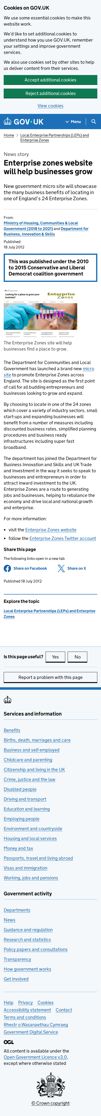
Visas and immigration (25, 868)
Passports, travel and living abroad (38, 858)
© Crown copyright (50, 1103)
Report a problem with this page (50, 677)
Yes (58, 657)
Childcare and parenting (28, 760)
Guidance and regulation (28, 930)
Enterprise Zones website (50, 530)
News (9, 920)
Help (8, 1002)
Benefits (12, 730)
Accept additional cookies (50, 80)
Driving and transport (25, 799)
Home (9, 135)
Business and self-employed (32, 750)
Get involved (16, 979)
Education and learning (27, 809)
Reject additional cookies (50, 93)
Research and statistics (27, 939)
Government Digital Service (31, 1032)
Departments (17, 910)
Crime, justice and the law (29, 779)
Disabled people (20, 789)
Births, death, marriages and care (37, 740)
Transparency (17, 959)
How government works (27, 969)
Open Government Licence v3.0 (35, 1057)
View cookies (50, 105)
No (81, 657)
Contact (64, 1010)
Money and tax (18, 848)
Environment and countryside (33, 828)
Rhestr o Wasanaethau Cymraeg (36, 1024)
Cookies (46, 1002)
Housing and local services (30, 838)
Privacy (25, 1002)
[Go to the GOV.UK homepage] (23, 121)
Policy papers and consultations (36, 949)
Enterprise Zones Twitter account (62, 538)
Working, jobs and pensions (31, 878)
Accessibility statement (27, 1010)
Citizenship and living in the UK (34, 769)
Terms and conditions (25, 1017)
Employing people (21, 819)
